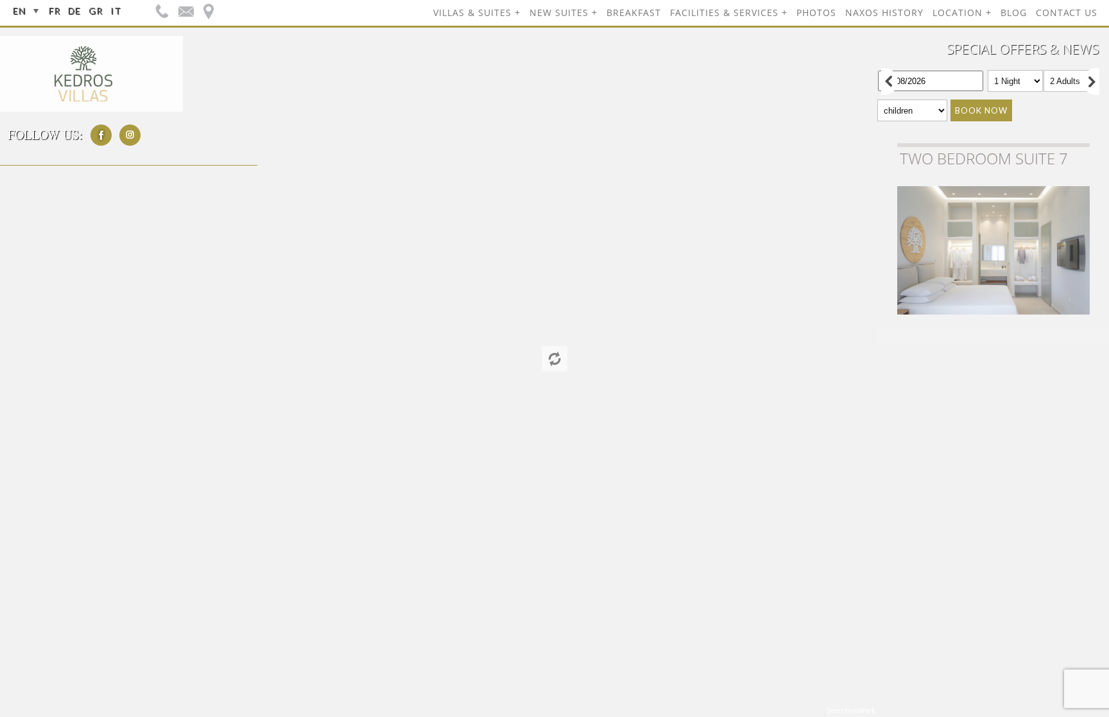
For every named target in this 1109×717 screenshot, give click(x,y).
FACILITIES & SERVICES (724, 12)
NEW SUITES (559, 12)
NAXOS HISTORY (884, 12)
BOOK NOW (981, 110)
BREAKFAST (633, 12)
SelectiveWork (850, 710)
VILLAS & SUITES (472, 12)
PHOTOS (816, 12)
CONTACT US (1066, 12)
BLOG (1014, 12)
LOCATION (958, 12)
